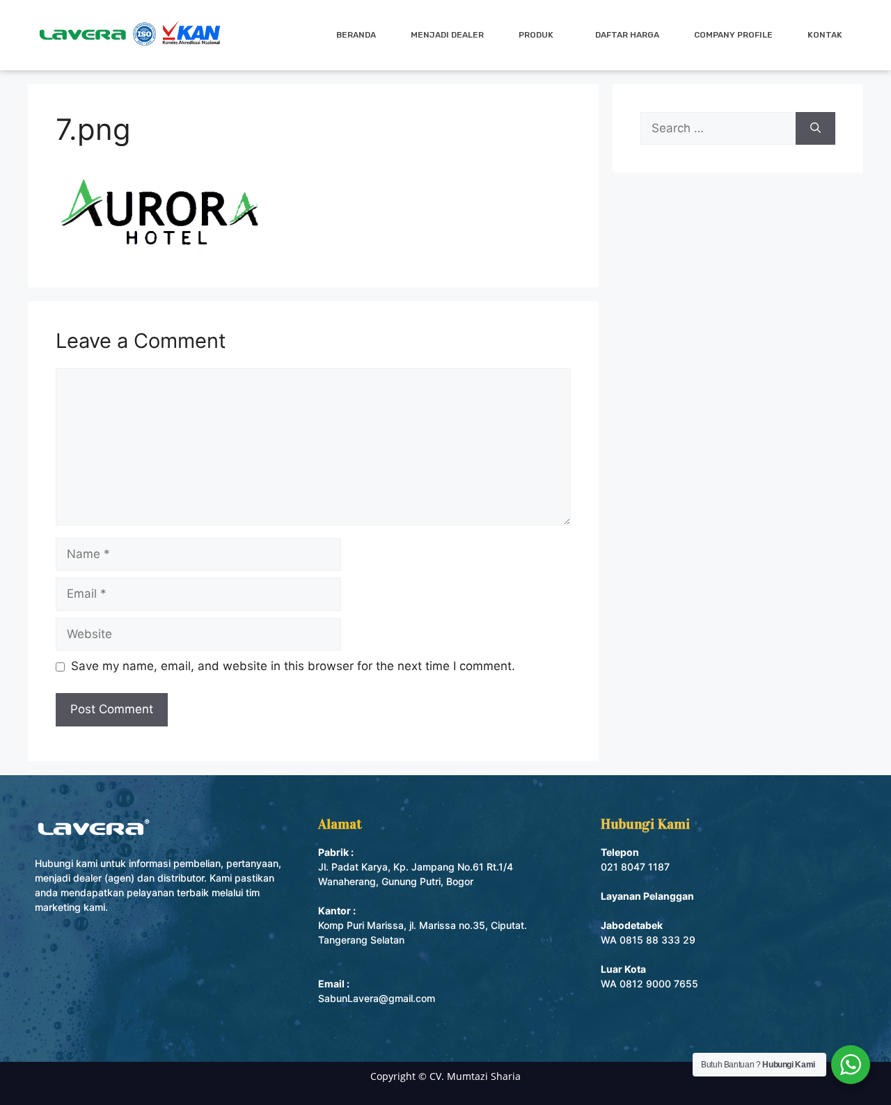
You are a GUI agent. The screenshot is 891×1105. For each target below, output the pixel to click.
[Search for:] (718, 128)
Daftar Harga (627, 35)
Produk (536, 35)
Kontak (824, 35)
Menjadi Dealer (447, 35)
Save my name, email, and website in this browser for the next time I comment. (293, 666)
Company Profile (733, 35)
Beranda (356, 35)
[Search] (815, 128)
